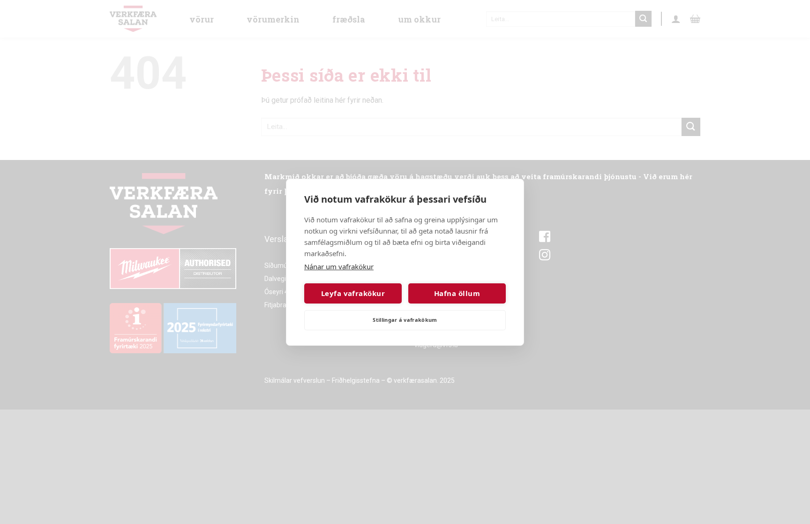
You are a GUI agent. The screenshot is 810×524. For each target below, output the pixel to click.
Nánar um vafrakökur (339, 266)
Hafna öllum (457, 293)
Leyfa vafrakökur (353, 293)
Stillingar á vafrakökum (405, 319)
